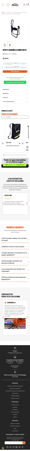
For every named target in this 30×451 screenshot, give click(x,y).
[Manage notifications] (3, 448)
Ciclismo (9, 12)
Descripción (6, 89)
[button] (3, 203)
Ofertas (15, 417)
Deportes (15, 407)
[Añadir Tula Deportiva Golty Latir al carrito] (22, 143)
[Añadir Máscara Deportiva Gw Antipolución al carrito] (3, 143)
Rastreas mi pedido (15, 423)
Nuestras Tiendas (15, 395)
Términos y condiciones (15, 388)
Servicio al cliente (15, 398)
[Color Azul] (27, 147)
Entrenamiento (15, 404)
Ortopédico (15, 409)
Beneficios (5, 93)
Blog (15, 428)
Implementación (15, 412)
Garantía (5, 97)
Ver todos (8, 117)
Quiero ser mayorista (15, 426)
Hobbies (15, 414)
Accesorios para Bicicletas (19, 12)
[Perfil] (24, 5)
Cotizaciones (15, 393)
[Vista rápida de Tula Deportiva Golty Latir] (19, 143)
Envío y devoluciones (8, 101)
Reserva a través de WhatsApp (16, 82)
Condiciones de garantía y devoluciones (15, 390)
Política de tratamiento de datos (15, 386)
